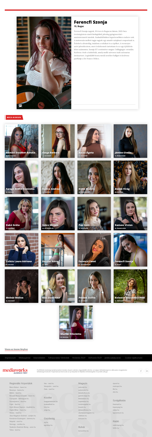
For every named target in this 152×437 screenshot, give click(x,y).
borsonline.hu (83, 431)
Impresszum (10, 357)
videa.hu (116, 410)
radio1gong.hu (118, 425)
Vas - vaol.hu (49, 383)
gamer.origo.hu (84, 396)
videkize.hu (82, 416)
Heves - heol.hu (15, 413)
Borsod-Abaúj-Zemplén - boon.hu (22, 396)
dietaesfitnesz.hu (84, 410)
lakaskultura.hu (84, 393)
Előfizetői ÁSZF (95, 357)
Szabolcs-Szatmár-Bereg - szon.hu (23, 427)
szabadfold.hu (49, 404)
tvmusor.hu (82, 418)
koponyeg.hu (118, 407)
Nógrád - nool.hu (16, 421)
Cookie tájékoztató (133, 357)
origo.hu (47, 410)
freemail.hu (117, 404)
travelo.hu (82, 407)
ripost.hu (116, 383)
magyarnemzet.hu (51, 401)
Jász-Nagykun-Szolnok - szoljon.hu (23, 416)
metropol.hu (117, 386)
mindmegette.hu (84, 404)
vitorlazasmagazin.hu (86, 413)
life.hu (115, 389)
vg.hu (46, 422)
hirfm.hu (116, 428)
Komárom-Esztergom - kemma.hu (22, 418)
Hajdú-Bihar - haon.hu (18, 410)
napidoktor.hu (83, 401)
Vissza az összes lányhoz (16, 349)
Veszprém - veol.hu (51, 386)
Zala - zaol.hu (49, 389)
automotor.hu (83, 390)
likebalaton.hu (83, 399)
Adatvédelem (39, 357)
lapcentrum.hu (118, 413)
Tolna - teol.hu (15, 430)
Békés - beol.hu (15, 393)
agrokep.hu (48, 425)
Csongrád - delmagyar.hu (19, 399)
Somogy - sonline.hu (17, 424)
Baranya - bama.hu (17, 390)
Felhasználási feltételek (58, 357)
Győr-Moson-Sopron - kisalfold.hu (22, 407)
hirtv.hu (46, 407)
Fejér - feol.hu (15, 404)
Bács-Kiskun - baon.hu (18, 387)
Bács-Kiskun (14, 117)
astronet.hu (82, 387)
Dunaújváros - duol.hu (18, 401)
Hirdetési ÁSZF (79, 357)
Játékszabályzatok (113, 357)
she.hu (115, 392)
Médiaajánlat (25, 357)
